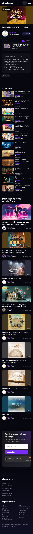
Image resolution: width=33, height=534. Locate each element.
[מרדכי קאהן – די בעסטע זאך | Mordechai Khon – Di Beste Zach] (8, 179)
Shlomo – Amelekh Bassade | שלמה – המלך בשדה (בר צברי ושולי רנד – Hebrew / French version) (22, 160)
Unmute (7, 9)
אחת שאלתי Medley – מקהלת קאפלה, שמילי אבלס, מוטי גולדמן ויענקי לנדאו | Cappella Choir (23, 92)
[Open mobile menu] (29, 3)
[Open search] (24, 3)
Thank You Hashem (23, 511)
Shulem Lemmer (25, 506)
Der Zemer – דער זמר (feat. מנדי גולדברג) (15, 388)
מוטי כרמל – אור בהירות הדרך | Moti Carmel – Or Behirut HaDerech (22, 143)
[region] (16, 15)
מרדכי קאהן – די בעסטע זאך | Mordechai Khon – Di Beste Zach (23, 177)
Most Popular (7, 488)
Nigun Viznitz (7, 414)
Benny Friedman (5, 509)
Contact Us (6, 491)
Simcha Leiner (24, 508)
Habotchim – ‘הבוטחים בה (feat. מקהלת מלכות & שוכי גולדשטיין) (15, 333)
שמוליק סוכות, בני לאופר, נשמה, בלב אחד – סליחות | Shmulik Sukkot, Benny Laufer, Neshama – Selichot (22, 186)
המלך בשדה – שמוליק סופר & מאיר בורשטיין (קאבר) (22, 169)
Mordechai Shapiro (6, 515)
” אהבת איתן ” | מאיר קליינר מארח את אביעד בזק (22, 151)
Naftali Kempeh (7, 519)
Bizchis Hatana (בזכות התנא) (11, 278)
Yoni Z (21, 515)
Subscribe (11, 452)
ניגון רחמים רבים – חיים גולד (21, 108)
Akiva (4, 506)
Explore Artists (7, 486)
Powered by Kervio (8, 526)
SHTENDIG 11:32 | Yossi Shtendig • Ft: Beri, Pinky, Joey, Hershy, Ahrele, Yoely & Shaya (15, 223)
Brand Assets (7, 495)
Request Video (7, 493)
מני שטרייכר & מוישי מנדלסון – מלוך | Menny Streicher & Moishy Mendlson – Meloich (22, 117)
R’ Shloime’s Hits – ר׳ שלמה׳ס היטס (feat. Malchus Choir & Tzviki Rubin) (16, 251)
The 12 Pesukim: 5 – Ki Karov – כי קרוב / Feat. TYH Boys (22, 126)
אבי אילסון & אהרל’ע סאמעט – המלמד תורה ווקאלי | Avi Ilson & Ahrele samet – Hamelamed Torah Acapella (14, 305)
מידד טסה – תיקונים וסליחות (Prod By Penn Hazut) (21, 134)
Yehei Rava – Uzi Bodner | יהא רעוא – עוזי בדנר (22, 100)
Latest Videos (7, 483)
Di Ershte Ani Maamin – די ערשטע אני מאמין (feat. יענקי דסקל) (14, 361)
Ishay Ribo (6, 512)
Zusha (21, 517)
